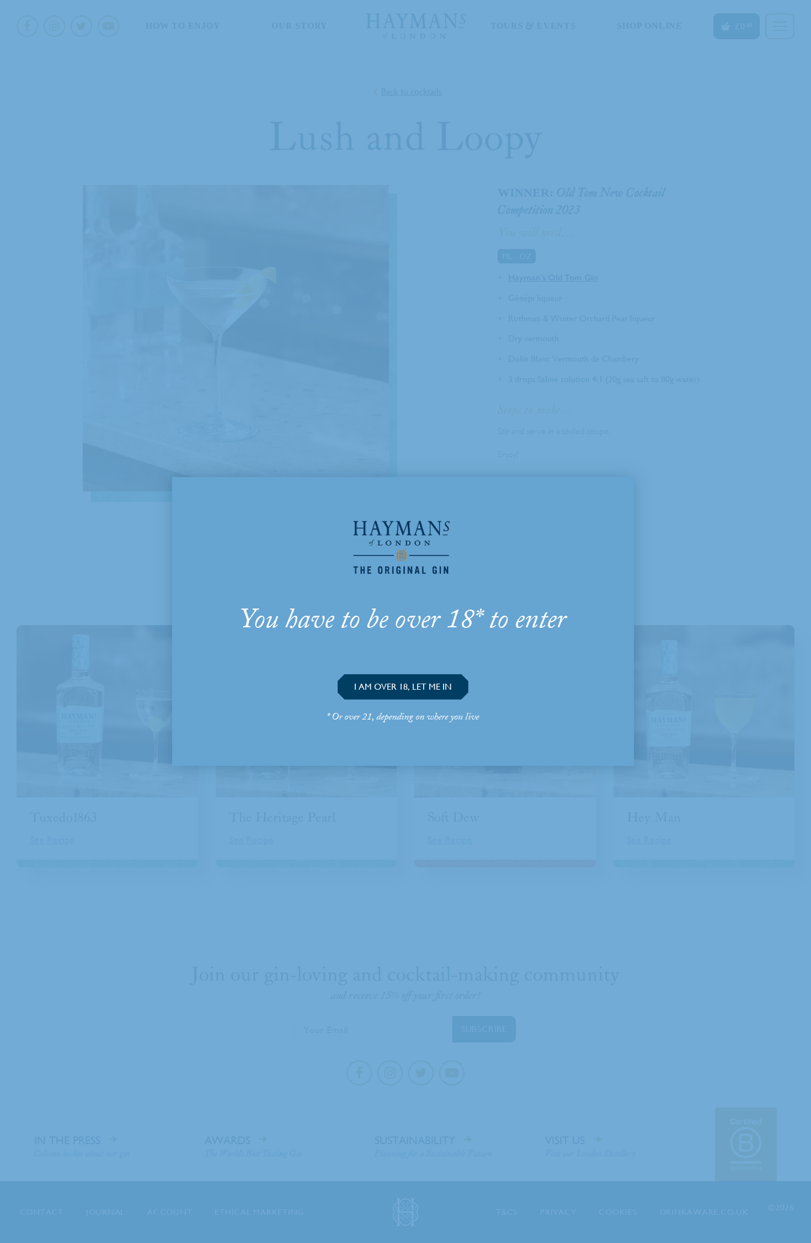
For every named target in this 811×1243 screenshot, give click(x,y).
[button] (403, 687)
